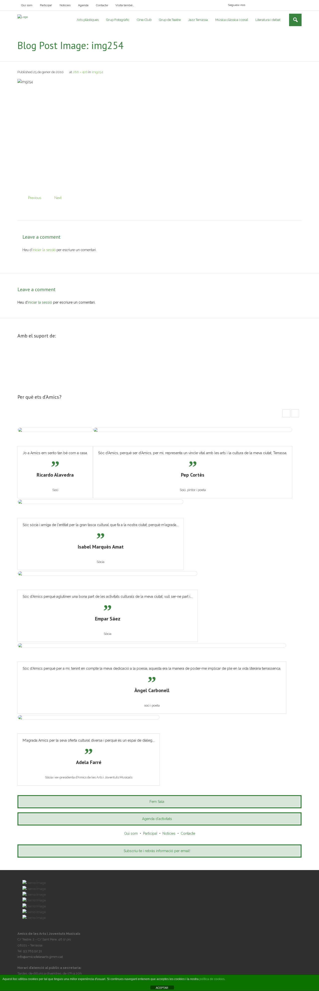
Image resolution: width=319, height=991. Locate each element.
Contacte (102, 5)
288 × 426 (80, 72)
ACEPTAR (162, 987)
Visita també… (124, 5)
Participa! (46, 5)
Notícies (65, 5)
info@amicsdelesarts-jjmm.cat (40, 957)
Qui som (26, 5)
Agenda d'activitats (157, 819)
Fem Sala (157, 802)
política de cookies (212, 979)
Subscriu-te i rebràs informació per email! (157, 851)
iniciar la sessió (44, 250)
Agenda (83, 5)
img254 (97, 72)
